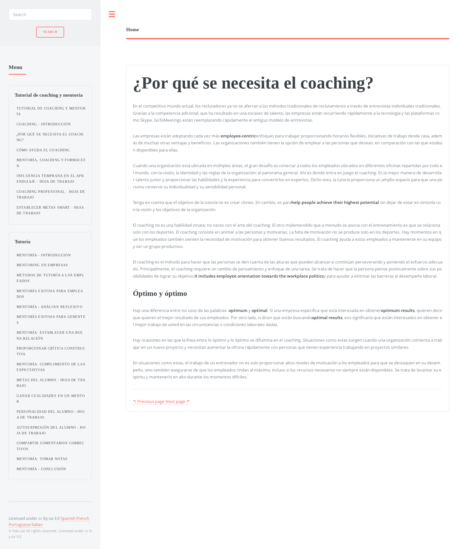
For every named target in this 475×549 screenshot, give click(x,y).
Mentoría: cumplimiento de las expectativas (51, 367)
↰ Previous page (149, 401)
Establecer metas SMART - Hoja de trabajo (50, 210)
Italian (37, 524)
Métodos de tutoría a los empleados (51, 278)
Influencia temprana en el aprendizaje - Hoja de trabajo (50, 178)
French (82, 518)
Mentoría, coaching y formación (51, 163)
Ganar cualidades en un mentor (51, 398)
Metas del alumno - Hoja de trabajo (51, 383)
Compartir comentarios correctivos (51, 446)
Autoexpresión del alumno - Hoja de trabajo (51, 430)
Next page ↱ (178, 401)
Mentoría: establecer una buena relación (50, 335)
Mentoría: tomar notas (42, 459)
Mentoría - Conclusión (41, 469)
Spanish (68, 518)
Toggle (112, 14)
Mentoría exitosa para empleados (50, 294)
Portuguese (19, 524)
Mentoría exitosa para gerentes (51, 319)
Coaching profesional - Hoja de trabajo (51, 194)
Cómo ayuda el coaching (43, 150)
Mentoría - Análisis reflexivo (50, 307)
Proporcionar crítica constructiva (51, 351)
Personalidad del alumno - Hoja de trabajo (51, 414)
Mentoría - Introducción (44, 255)
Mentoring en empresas (42, 265)
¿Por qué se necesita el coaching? (50, 137)
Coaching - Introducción (44, 124)
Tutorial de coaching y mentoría (51, 111)
